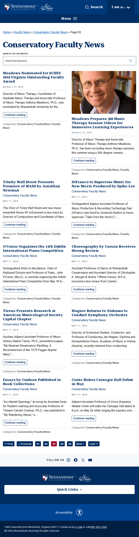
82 (46, 443)
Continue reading (16, 114)
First (10, 443)
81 (38, 443)
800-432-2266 (98, 526)
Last (92, 443)
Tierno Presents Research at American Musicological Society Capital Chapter (33, 315)
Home (6, 32)
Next (79, 443)
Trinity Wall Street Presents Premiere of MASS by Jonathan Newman (31, 186)
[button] (93, 7)
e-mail (78, 526)
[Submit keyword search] (131, 61)
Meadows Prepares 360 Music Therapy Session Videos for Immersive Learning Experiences (102, 123)
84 (61, 443)
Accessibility (64, 512)
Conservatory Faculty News (50, 32)
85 (69, 443)
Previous (26, 443)
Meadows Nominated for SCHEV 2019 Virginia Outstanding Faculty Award (33, 77)
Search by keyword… (16, 54)
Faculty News (21, 32)
